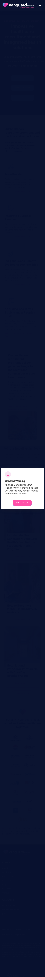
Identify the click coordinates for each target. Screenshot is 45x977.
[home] (17, 5)
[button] (40, 5)
